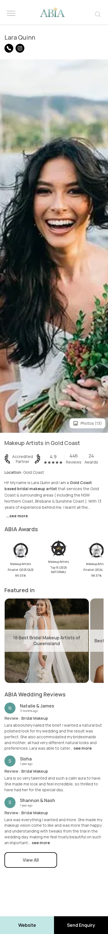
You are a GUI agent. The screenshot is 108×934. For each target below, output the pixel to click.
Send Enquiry (81, 925)
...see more (17, 515)
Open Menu (11, 13)
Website (27, 925)
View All (31, 860)
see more (83, 748)
